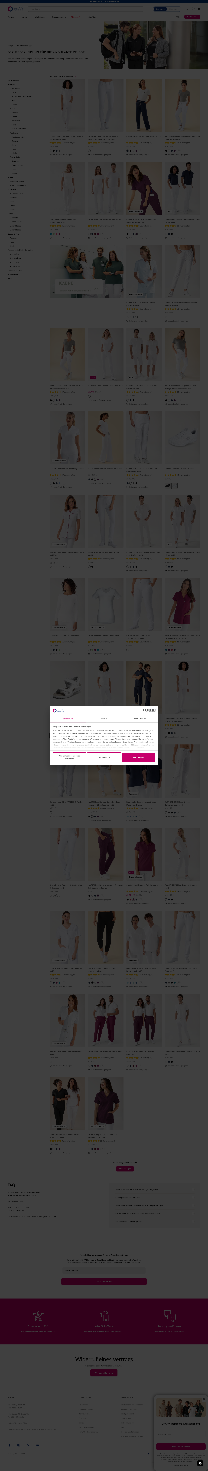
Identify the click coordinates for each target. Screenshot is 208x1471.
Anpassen (102, 757)
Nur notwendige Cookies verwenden (69, 757)
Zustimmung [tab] (68, 719)
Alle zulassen (138, 757)
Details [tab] (104, 718)
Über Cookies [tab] (140, 718)
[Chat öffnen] (200, 1463)
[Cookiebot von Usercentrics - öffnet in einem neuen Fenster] (145, 710)
